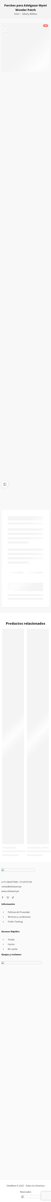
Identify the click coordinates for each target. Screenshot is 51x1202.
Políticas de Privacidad (19, 912)
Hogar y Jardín (33, 848)
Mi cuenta (12, 949)
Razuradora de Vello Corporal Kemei (21, 851)
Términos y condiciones (19, 917)
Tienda (11, 939)
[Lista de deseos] (5, 26)
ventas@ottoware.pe (11, 886)
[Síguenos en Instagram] (8, 897)
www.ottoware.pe (10, 891)
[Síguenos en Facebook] (2, 897)
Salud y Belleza (29, 13)
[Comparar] (5, 32)
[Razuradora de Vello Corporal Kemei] (13, 736)
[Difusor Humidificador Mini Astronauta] (38, 736)
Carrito (11, 944)
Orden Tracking (15, 921)
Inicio (16, 13)
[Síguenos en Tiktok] (13, 897)
